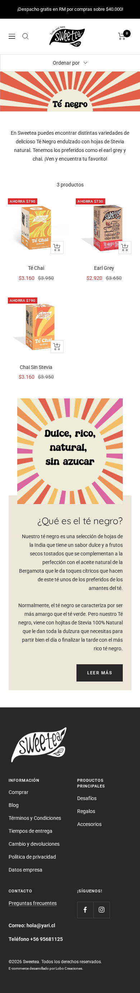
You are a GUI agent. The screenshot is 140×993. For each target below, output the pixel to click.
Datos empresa (25, 870)
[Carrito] (122, 36)
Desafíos (87, 798)
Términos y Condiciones (35, 818)
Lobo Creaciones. (69, 968)
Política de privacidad (32, 857)
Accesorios (89, 824)
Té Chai (36, 268)
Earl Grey (104, 268)
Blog (14, 805)
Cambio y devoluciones (34, 844)
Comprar (18, 792)
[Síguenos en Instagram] (101, 910)
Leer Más (99, 672)
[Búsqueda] (25, 36)
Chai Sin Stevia (36, 367)
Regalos (86, 811)
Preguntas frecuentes (33, 903)
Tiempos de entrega (30, 831)
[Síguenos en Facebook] (85, 910)
